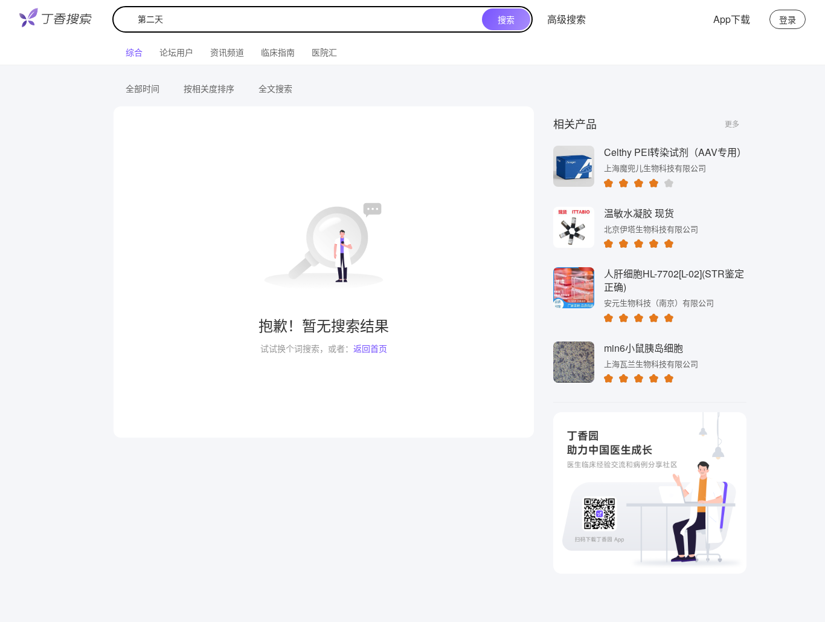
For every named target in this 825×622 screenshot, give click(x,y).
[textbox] (300, 19)
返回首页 (370, 348)
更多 (732, 123)
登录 (787, 19)
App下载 (731, 19)
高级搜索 (566, 19)
